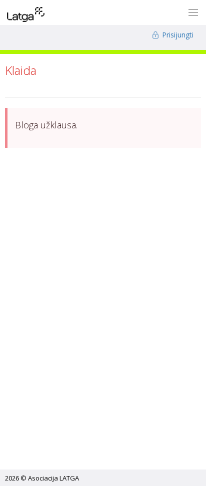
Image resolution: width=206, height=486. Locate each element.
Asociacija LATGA (53, 478)
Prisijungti (177, 34)
